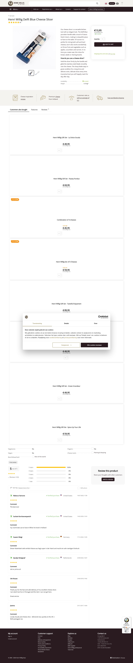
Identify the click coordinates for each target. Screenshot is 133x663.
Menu (15, 9)
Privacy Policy (42, 646)
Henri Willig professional (75, 648)
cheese (57, 97)
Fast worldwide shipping (116, 98)
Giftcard (70, 644)
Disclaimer (41, 651)
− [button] (104, 40)
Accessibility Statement (44, 648)
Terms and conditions (44, 644)
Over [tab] (95, 323)
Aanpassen (65, 345)
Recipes (70, 640)
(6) (20, 22)
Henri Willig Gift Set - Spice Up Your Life (66, 427)
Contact (40, 636)
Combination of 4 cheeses (66, 220)
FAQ (39, 638)
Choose (123, 658)
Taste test (70, 650)
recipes (23, 99)
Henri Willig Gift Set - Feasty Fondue (66, 179)
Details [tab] (66, 323)
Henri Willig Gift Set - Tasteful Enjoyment (66, 304)
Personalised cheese (44, 650)
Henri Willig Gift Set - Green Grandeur (66, 386)
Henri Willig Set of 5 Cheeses (66, 262)
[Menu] (130, 618)
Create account (12, 639)
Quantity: (97, 39)
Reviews (70, 638)
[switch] (127, 631)
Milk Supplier (71, 646)
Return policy (42, 642)
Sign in (10, 636)
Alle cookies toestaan (94, 345)
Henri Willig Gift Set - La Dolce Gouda (66, 137)
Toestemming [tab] (37, 323)
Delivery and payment (44, 640)
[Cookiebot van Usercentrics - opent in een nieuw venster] (99, 317)
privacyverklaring (70, 337)
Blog (69, 636)
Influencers (71, 642)
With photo (84, 488)
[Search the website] (97, 3)
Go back (11, 16)
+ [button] (104, 38)
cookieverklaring (56, 337)
